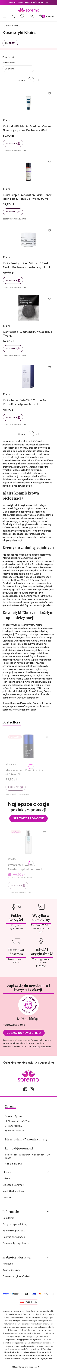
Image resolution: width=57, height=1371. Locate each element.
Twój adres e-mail (14, 1025)
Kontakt (7, 1197)
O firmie (7, 1178)
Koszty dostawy (11, 1269)
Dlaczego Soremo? (13, 1184)
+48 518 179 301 (13, 1163)
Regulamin (36, 1040)
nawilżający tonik (26, 662)
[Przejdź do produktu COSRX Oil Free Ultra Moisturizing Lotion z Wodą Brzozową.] (28, 841)
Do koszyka (11, 143)
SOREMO (7, 26)
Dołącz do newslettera (23, 1032)
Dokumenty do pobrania (16, 1243)
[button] (4, 17)
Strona (21, 80)
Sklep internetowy (24, 1367)
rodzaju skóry (10, 508)
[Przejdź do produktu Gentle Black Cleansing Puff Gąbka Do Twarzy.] (28, 308)
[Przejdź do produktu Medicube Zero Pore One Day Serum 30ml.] (28, 746)
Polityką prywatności (42, 1046)
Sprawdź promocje (28, 818)
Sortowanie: (9, 62)
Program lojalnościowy (15, 1224)
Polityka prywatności (14, 1236)
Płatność (8, 1263)
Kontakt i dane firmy (13, 1191)
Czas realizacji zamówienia (17, 1276)
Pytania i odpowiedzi (14, 1230)
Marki (17, 26)
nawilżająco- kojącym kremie (18, 561)
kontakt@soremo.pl (19, 1148)
